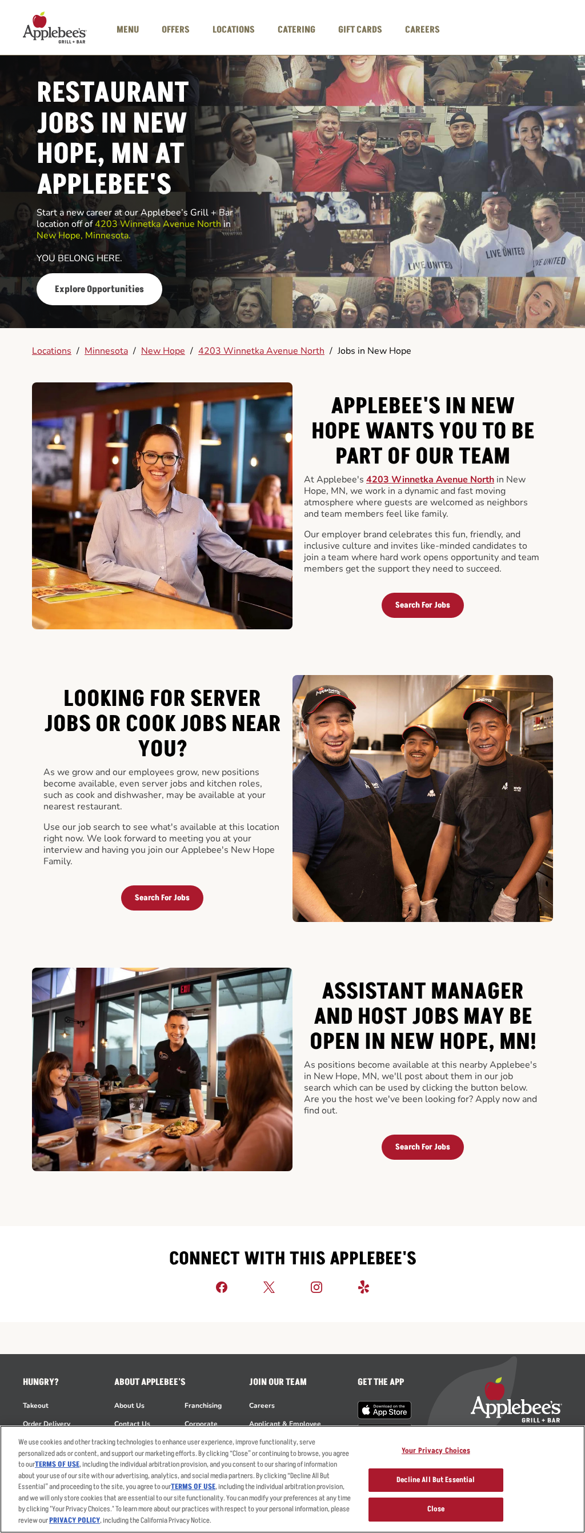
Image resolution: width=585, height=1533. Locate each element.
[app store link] (385, 1410)
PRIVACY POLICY (74, 1520)
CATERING (296, 30)
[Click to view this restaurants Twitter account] (269, 1286)
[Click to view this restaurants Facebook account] (221, 1286)
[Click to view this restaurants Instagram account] (316, 1286)
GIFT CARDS (360, 30)
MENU (128, 30)
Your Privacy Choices (436, 1451)
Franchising (203, 1405)
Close (436, 1509)
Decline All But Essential (435, 1480)
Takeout (36, 1405)
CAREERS (422, 30)
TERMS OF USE (57, 1464)
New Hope (163, 351)
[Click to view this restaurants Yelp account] (364, 1286)
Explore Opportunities (99, 289)
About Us (129, 1405)
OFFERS (176, 30)
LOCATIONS (234, 30)
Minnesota (106, 351)
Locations (51, 351)
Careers (262, 1405)
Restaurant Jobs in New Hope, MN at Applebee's (113, 139)
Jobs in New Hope (374, 351)
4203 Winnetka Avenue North (261, 351)
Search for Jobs (422, 605)
